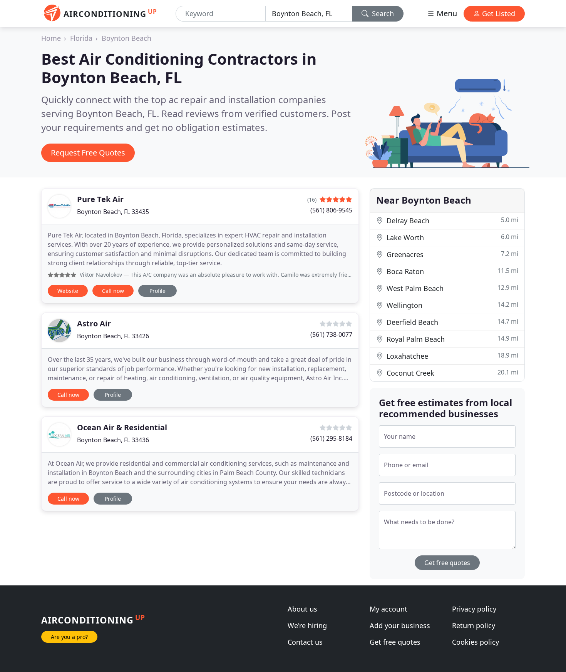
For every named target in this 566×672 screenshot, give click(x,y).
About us (302, 608)
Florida (81, 38)
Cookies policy (475, 642)
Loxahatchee (451, 356)
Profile (157, 290)
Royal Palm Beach (451, 339)
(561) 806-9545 (331, 210)
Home (51, 38)
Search (382, 13)
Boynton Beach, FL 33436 (113, 440)
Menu (446, 13)
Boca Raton (451, 271)
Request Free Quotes (88, 152)
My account (388, 608)
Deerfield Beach (451, 322)
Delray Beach (451, 220)
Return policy (473, 625)
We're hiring (307, 625)
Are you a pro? (69, 636)
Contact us (305, 642)
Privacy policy (474, 608)
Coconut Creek (451, 373)
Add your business (400, 625)
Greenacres (451, 254)
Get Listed (497, 13)
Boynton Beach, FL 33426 (113, 336)
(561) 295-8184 (331, 438)
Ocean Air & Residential (122, 427)
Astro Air (94, 323)
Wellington (451, 305)
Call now (113, 290)
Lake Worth (451, 237)
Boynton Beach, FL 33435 (113, 211)
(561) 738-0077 (331, 334)
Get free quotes (447, 562)
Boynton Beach (126, 38)
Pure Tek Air (100, 199)
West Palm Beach (451, 288)
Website (67, 290)
